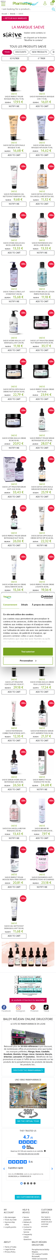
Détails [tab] (24, 605)
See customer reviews (28, 1197)
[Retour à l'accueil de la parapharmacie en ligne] (25, 3)
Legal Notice (10, 1249)
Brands (12, 14)
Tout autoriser (28, 651)
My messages (10, 1217)
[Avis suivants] (52, 1169)
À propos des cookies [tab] (42, 605)
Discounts (20, 52)
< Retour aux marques (15, 18)
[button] (45, 3)
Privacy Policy (10, 1252)
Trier (42, 58)
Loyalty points (10, 1227)
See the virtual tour (28, 1121)
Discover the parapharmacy (28, 1070)
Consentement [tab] (10, 605)
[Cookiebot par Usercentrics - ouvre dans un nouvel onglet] (41, 597)
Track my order (11, 1220)
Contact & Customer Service (28, 1229)
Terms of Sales (10, 1247)
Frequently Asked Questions (28, 1237)
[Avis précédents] (4, 1169)
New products (39, 52)
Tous (7, 52)
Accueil (4, 14)
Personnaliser (26, 660)
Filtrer (15, 58)
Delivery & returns (27, 1223)
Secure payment (27, 1218)
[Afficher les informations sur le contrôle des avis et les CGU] (45, 1151)
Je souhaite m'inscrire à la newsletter (28, 1000)
